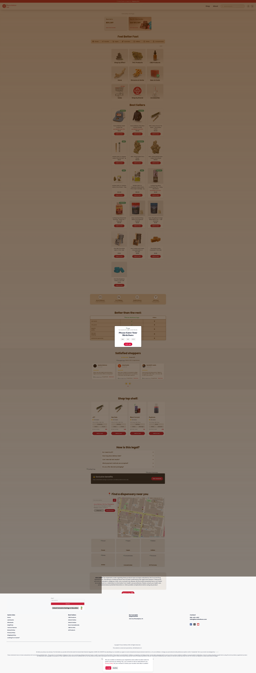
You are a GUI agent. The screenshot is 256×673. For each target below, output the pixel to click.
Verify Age (128, 344)
